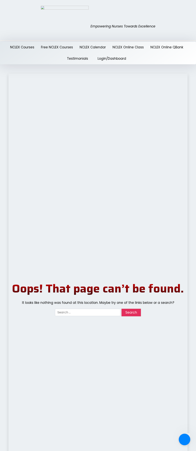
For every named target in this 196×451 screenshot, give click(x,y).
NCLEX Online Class (128, 47)
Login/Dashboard (112, 58)
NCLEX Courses (22, 47)
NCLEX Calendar (93, 47)
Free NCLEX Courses (57, 47)
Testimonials (77, 58)
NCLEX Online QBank (166, 47)
